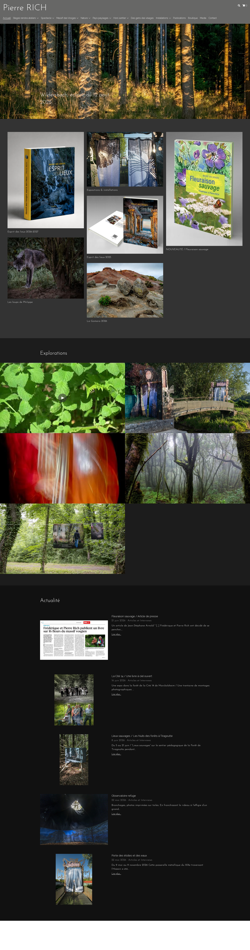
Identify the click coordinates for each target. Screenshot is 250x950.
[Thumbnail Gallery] (46, 268)
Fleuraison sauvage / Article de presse (135, 616)
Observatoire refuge (124, 795)
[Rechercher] (239, 5)
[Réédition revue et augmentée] (46, 180)
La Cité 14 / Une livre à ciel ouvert (132, 676)
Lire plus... (116, 634)
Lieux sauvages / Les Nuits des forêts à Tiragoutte (142, 735)
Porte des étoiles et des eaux (129, 855)
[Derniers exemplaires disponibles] (125, 225)
